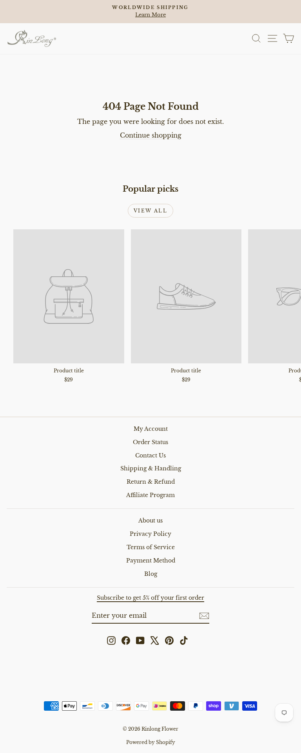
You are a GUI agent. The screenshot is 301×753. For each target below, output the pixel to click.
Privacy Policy (150, 533)
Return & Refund (151, 481)
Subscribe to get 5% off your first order (150, 597)
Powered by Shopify (150, 742)
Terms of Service (151, 547)
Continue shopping (150, 135)
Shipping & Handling (150, 468)
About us (150, 520)
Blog (150, 573)
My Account (151, 428)
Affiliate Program (150, 495)
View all (150, 211)
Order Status (150, 442)
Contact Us (150, 455)
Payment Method (150, 560)
